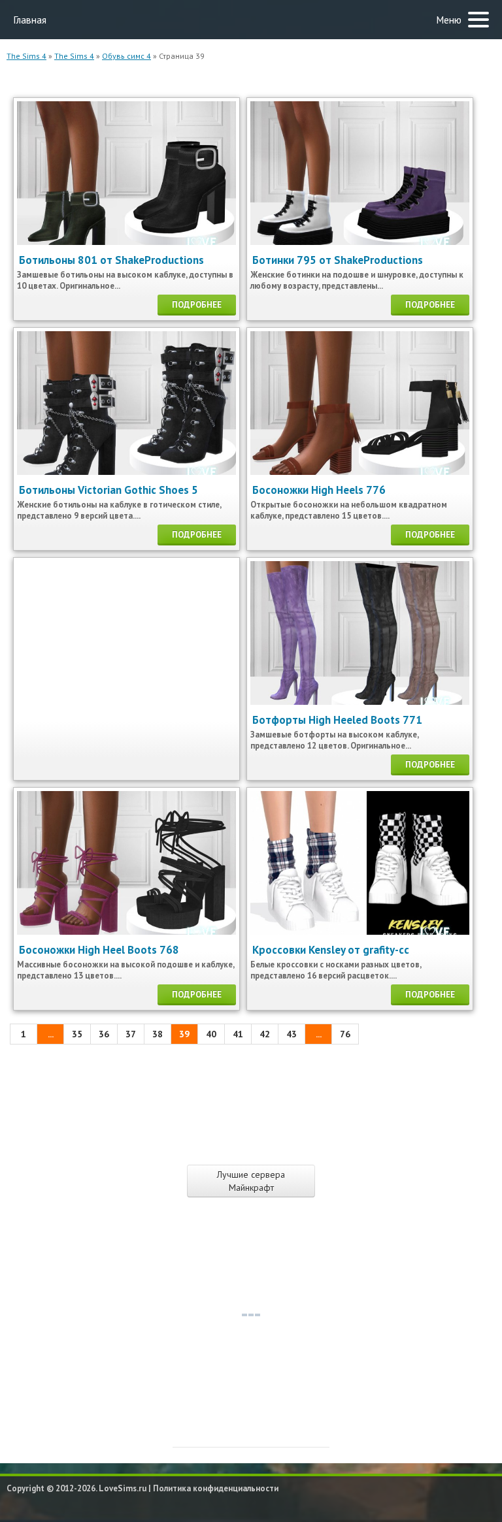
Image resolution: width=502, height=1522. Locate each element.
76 (345, 1034)
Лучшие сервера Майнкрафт (251, 1181)
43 (291, 1034)
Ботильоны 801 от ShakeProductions (111, 260)
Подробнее (197, 304)
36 (104, 1034)
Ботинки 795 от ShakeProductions (337, 260)
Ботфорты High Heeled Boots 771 (337, 720)
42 (264, 1034)
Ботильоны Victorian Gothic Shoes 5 (108, 490)
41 (238, 1034)
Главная (29, 19)
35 (77, 1034)
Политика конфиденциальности (215, 1488)
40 (211, 1034)
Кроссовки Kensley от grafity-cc (330, 950)
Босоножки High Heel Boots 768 (99, 950)
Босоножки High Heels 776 (319, 490)
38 (157, 1034)
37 (131, 1034)
